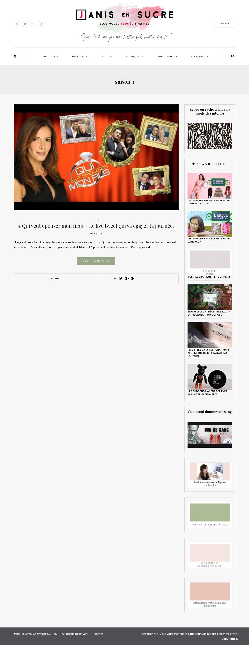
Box (105, 56)
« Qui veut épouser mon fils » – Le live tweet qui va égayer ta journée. (96, 225)
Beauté (78, 56)
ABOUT (225, 23)
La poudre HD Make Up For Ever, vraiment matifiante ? (208, 393)
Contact (97, 633)
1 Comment (54, 278)
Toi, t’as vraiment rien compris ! (209, 276)
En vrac (197, 56)
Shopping (165, 56)
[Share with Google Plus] (126, 278)
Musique (133, 56)
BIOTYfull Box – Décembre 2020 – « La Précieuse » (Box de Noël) (209, 313)
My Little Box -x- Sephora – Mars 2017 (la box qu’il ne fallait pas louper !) (209, 352)
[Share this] (114, 278)
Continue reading (96, 261)
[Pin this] (132, 278)
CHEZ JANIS (50, 56)
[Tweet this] (120, 278)
